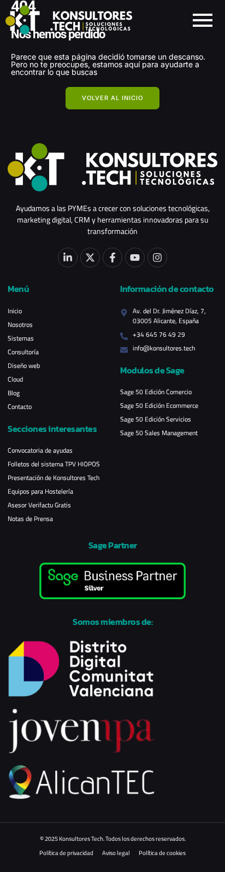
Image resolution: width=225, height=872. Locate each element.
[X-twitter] (90, 257)
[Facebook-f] (112, 257)
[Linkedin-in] (68, 257)
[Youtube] (135, 257)
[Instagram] (157, 257)
